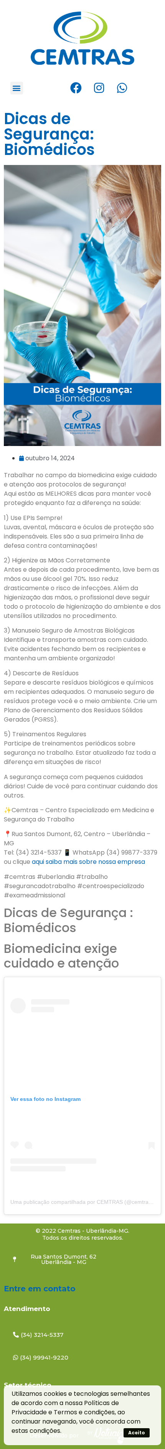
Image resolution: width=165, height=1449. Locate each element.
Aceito (136, 1432)
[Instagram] (99, 87)
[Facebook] (75, 87)
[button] (16, 88)
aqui (39, 861)
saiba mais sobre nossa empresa (96, 861)
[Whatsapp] (122, 87)
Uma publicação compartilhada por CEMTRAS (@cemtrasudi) (85, 1202)
